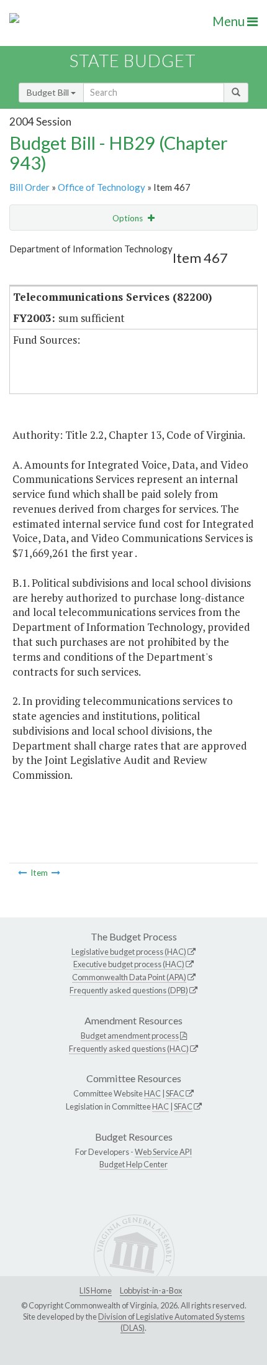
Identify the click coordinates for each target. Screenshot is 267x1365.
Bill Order (29, 187)
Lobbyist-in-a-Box (151, 1290)
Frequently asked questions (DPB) (129, 990)
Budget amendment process (130, 1036)
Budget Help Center (133, 1164)
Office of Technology (101, 187)
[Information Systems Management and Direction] (56, 873)
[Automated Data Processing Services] (22, 873)
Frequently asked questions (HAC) (129, 1049)
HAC (152, 1093)
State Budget (133, 60)
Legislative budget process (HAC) (128, 952)
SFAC (175, 1093)
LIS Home (95, 1290)
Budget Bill (49, 92)
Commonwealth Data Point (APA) (129, 977)
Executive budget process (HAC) (128, 964)
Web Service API (163, 1152)
